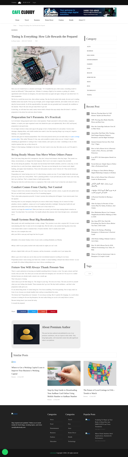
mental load (28, 209)
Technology (91, 90)
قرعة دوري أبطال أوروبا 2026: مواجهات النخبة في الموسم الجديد (103, 191)
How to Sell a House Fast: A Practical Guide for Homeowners (102, 178)
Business (37, 20)
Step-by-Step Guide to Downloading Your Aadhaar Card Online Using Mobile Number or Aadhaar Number (62, 393)
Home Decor (49, 20)
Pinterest (52, 311)
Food (88, 68)
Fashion (61, 20)
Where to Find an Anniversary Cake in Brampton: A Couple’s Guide (103, 255)
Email (43, 311)
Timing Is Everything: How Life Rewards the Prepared (32, 25)
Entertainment (92, 60)
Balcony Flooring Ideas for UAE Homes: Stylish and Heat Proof (101, 114)
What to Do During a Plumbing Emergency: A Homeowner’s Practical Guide (103, 232)
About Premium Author (56, 327)
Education (90, 55)
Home (17, 20)
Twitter (34, 311)
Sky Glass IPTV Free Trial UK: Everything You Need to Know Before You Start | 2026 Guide (103, 223)
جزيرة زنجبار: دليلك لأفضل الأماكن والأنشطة (102, 185)
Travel (27, 20)
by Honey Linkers (16, 41)
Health (71, 20)
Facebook (23, 311)
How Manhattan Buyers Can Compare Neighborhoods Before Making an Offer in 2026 (103, 215)
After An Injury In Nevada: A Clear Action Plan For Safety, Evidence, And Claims (103, 206)
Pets (88, 86)
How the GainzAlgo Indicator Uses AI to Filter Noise (103, 128)
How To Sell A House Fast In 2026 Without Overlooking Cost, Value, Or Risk (102, 248)
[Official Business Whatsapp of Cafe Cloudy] (5, 452)
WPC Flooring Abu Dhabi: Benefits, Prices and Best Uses (102, 121)
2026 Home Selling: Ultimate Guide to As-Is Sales (103, 240)
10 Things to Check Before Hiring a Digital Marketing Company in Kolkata (103, 172)
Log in (34, 2)
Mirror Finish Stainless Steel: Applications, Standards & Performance (104, 436)
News (89, 82)
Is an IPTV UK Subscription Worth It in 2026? (103, 158)
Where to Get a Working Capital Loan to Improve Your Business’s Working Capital (28, 370)
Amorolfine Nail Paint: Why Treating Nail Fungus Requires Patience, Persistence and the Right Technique (102, 135)
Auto (88, 46)
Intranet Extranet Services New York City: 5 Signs (102, 143)
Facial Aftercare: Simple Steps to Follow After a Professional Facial (103, 165)
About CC (82, 20)
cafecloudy (53, 453)
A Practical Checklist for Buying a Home (102, 198)
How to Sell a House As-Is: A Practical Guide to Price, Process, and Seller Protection (103, 151)
